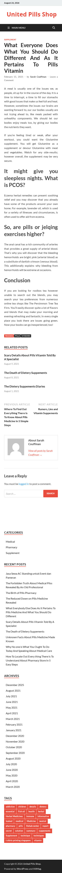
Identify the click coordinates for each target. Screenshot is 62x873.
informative (43, 816)
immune (30, 816)
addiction (10, 806)
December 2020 (15, 735)
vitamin (26, 336)
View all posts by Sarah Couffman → (40, 452)
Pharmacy (11, 547)
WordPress (22, 868)
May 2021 (11, 707)
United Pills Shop (32, 14)
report (45, 826)
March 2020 (13, 786)
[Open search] (53, 28)
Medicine (31, 821)
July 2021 (11, 696)
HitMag (37, 868)
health (31, 811)
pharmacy (10, 826)
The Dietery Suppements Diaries (24, 386)
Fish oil (21, 811)
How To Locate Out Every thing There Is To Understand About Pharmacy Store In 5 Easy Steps (30, 660)
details (32, 806)
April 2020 (12, 781)
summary (30, 830)
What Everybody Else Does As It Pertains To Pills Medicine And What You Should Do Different (31, 612)
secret (9, 830)
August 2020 (13, 758)
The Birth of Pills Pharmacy (21, 592)
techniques (39, 835)
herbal (41, 811)
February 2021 (14, 724)
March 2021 (13, 718)
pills (17, 336)
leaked (9, 821)
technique (25, 835)
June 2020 (12, 769)
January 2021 (13, 730)
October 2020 (14, 747)
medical (19, 821)
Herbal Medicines (14, 816)
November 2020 (15, 741)
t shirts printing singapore (18, 840)
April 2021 (12, 713)
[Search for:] (31, 493)
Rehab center (32, 826)
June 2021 (12, 701)
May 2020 (11, 775)
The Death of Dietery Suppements (25, 372)
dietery (43, 806)
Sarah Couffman (38, 76)
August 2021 (13, 690)
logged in (24, 483)
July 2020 (11, 764)
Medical (10, 541)
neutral (42, 821)
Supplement (10, 39)
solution (19, 830)
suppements (44, 830)
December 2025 (15, 684)
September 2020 (15, 752)
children (22, 806)
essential (10, 811)
